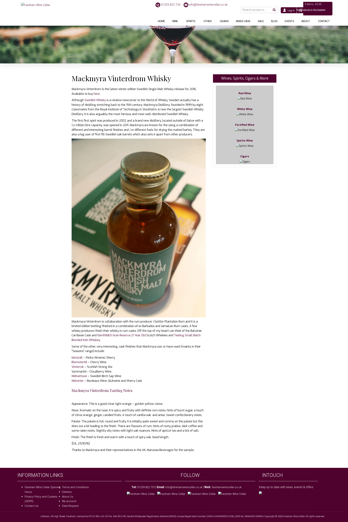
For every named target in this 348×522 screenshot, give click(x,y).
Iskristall (77, 357)
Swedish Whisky (95, 100)
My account (69, 501)
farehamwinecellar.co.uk (226, 487)
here (97, 94)
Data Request (70, 506)
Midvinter (78, 381)
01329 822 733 (170, 4)
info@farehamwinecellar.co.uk (208, 4)
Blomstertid (79, 362)
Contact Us (31, 506)
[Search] (274, 10)
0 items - (313, 4)
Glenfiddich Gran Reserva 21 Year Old (121, 335)
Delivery (67, 492)
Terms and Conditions (75, 487)
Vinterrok (78, 367)
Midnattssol (79, 376)
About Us (67, 496)
